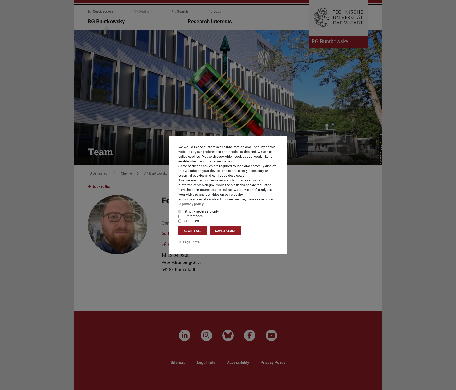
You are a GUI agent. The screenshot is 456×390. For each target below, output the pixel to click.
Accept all (192, 231)
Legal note (191, 242)
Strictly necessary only (201, 211)
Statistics (191, 221)
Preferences (193, 216)
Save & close (225, 231)
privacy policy (193, 204)
